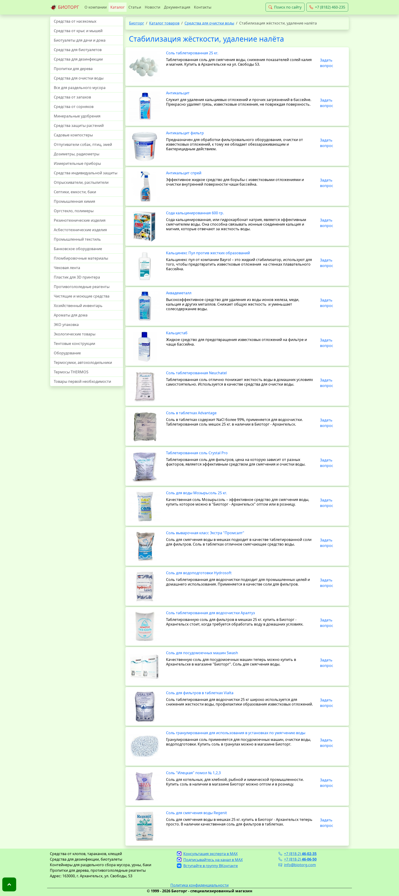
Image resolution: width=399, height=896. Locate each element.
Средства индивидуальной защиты (85, 172)
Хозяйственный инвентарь (78, 305)
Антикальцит (178, 92)
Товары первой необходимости (82, 381)
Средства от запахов (72, 97)
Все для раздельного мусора (80, 87)
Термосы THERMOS (71, 371)
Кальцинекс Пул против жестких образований (208, 252)
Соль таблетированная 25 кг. (192, 52)
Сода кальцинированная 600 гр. (195, 212)
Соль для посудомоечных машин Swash (202, 652)
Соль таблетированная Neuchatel (196, 372)
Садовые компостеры (73, 135)
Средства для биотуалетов (78, 49)
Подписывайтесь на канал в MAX (213, 859)
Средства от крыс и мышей (78, 30)
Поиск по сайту (288, 7)
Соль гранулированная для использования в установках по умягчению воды (235, 732)
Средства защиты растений (79, 125)
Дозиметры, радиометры (76, 153)
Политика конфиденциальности (199, 885)
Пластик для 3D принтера (77, 277)
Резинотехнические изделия (80, 220)
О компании (96, 7)
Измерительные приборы (77, 163)
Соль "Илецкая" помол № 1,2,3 (193, 772)
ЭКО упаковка (66, 324)
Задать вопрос (326, 63)
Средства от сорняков (74, 106)
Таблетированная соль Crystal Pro (197, 452)
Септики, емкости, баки (75, 191)
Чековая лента (67, 267)
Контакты (202, 7)
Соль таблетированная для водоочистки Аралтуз (210, 612)
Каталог (117, 7)
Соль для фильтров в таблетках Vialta (199, 692)
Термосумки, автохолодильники (83, 362)
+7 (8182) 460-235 (330, 7)
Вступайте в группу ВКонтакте (210, 865)
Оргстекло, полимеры (74, 210)
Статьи (134, 7)
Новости (152, 7)
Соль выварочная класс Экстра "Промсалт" (205, 532)
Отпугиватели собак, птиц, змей (83, 144)
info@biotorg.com (300, 864)
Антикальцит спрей (183, 172)
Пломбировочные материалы (81, 258)
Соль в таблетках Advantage (191, 412)
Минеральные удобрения (77, 116)
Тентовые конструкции (74, 343)
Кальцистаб (176, 332)
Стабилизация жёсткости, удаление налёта (206, 39)
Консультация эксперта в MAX (210, 853)
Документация (177, 7)
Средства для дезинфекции (78, 59)
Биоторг (136, 23)
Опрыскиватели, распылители (81, 182)
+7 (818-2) (300, 853)
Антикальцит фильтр (185, 132)
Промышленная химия (74, 201)
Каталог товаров (164, 23)
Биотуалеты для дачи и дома (80, 40)
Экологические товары (74, 334)
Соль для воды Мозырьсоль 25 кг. (196, 492)
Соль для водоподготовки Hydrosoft (199, 572)
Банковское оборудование (78, 248)
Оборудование (67, 353)
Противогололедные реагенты (81, 286)
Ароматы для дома (71, 315)
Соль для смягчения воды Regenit (196, 812)
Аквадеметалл (178, 292)
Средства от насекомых (75, 21)
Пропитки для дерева (73, 68)
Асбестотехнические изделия (80, 229)
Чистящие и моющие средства (81, 296)
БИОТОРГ (68, 7)
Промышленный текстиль (77, 239)
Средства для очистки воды (78, 78)
